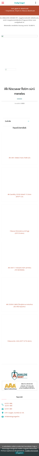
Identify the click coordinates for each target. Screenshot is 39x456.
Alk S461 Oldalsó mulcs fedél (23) (19, 158)
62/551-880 (8, 406)
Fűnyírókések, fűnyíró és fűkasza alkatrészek (20, 11)
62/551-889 (8, 409)
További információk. (31, 451)
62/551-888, (8, 403)
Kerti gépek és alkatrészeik (19, 8)
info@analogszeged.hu (12, 416)
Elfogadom (19, 453)
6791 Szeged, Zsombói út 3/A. (14, 413)
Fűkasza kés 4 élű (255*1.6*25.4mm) (20, 341)
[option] (20, 49)
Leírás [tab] (8, 121)
